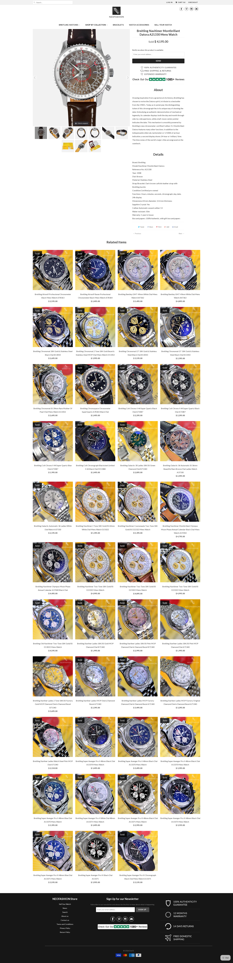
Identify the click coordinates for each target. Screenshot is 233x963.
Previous (137, 233)
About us (64, 916)
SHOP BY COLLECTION (95, 25)
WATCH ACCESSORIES (139, 25)
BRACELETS (118, 25)
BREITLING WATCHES (68, 25)
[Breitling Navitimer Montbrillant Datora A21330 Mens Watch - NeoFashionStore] (41, 133)
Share (151, 227)
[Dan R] (116, 13)
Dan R (131, 951)
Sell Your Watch (65, 904)
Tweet (142, 227)
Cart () (181, 2)
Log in (169, 2)
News (65, 908)
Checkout (193, 2)
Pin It (159, 227)
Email (176, 227)
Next (181, 233)
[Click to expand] (81, 77)
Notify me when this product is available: (147, 50)
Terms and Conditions (65, 924)
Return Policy (65, 932)
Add (167, 227)
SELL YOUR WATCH (163, 25)
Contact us (65, 920)
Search (65, 912)
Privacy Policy (65, 928)
